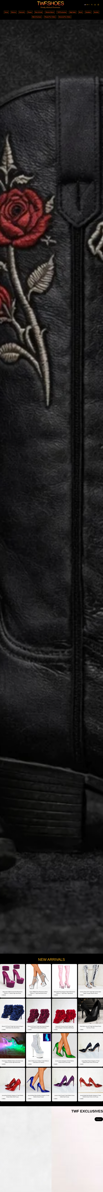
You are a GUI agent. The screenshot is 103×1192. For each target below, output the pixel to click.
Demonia (21, 12)
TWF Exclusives (61, 12)
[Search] (91, 4)
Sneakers (88, 12)
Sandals (96, 12)
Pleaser (30, 12)
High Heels (73, 12)
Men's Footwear (36, 17)
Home (6, 12)
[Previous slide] (2, 976)
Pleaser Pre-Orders (50, 17)
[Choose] (22, 987)
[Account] (95, 4)
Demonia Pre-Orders (65, 17)
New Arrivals (38, 12)
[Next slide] (23, 976)
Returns (13, 12)
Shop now (98, 1119)
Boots (80, 12)
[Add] (48, 1056)
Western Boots (49, 12)
